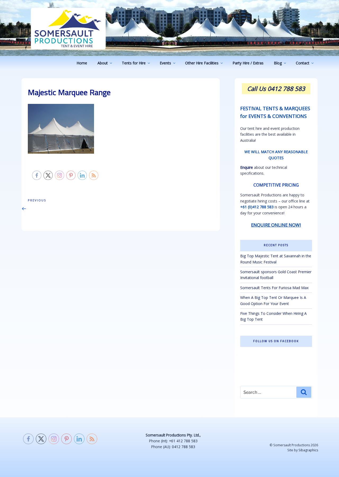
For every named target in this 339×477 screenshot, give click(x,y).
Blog (278, 62)
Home (82, 62)
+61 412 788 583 (183, 440)
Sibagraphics (308, 450)
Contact (302, 62)
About (102, 62)
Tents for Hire (134, 62)
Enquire (246, 167)
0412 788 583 (183, 446)
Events (165, 62)
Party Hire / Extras (248, 62)
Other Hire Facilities (201, 62)
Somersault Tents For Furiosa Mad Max (274, 287)
